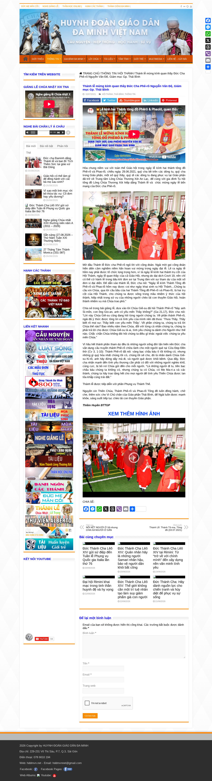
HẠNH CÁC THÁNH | (94, 6)
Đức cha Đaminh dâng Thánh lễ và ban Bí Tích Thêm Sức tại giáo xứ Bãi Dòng (58, 163)
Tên (86, 663)
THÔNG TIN (53, 59)
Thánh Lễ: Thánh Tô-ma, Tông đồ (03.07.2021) (165, 527)
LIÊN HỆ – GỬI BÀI (177, 59)
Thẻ (28, 152)
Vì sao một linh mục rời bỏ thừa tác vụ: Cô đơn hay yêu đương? (57, 193)
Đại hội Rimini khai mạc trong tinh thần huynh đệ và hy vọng (98, 585)
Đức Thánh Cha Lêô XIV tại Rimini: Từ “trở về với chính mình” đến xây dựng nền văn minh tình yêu (168, 558)
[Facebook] (181, 6)
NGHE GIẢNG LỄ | (51, 6)
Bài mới (31, 146)
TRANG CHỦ (25, 58)
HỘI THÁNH (125, 73)
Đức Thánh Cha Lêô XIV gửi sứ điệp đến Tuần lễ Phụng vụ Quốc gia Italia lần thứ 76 (97, 556)
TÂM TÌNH (123, 59)
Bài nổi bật (46, 146)
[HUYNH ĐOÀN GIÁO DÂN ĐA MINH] (106, 32)
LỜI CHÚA (93, 59)
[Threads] (208, 47)
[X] (208, 40)
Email (87, 674)
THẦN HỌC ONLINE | (72, 6)
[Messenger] (208, 27)
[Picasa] (187, 6)
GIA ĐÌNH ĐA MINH (73, 59)
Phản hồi (62, 146)
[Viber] (208, 53)
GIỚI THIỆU (38, 59)
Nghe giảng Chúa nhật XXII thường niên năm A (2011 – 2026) (58, 223)
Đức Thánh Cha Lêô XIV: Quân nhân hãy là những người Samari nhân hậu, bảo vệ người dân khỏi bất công (133, 558)
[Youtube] (191, 6)
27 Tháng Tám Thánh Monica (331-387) (56, 251)
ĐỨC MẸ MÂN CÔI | (30, 6)
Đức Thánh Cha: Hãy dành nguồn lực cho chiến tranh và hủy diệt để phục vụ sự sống (168, 589)
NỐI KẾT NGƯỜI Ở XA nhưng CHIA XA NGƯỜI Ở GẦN (102, 527)
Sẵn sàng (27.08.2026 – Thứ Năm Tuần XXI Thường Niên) (58, 237)
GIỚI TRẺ (139, 59)
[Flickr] (184, 6)
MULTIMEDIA (155, 59)
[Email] (208, 60)
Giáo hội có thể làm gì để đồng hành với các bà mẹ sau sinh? (57, 178)
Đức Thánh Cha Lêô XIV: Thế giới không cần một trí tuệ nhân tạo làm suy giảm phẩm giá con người (133, 589)
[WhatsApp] (208, 33)
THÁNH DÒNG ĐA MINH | (119, 6)
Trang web (89, 685)
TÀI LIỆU (108, 59)
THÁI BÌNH (119, 94)
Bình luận (89, 633)
